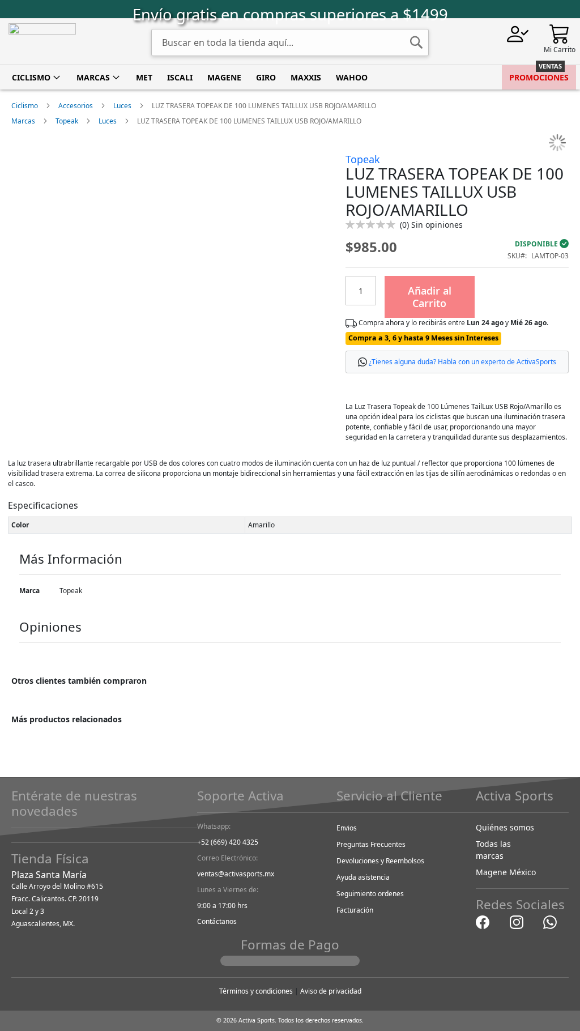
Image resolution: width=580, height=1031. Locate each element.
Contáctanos (217, 921)
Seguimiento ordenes (370, 893)
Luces (122, 105)
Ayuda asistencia (363, 877)
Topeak (67, 121)
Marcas (23, 121)
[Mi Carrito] (559, 33)
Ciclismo (24, 105)
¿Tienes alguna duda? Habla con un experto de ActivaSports (462, 362)
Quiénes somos (505, 827)
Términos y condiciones (256, 991)
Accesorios (75, 105)
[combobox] (290, 42)
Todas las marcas (493, 849)
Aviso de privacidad (330, 991)
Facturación (354, 910)
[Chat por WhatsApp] (550, 922)
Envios (346, 828)
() (431, 224)
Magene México (506, 872)
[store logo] (42, 41)
